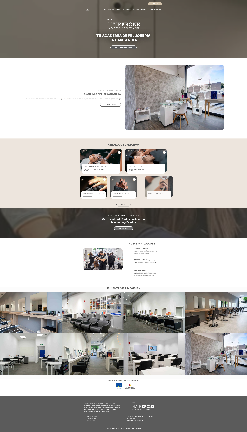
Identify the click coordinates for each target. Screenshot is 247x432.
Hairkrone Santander (63, 98)
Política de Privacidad (92, 416)
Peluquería (111, 9)
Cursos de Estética (126, 9)
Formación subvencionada (139, 9)
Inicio (105, 9)
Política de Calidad (91, 420)
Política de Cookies (91, 418)
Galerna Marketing (136, 428)
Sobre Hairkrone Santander (154, 9)
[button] (155, 3)
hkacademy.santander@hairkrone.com (136, 420)
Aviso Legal (89, 421)
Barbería (118, 9)
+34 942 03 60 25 (131, 418)
